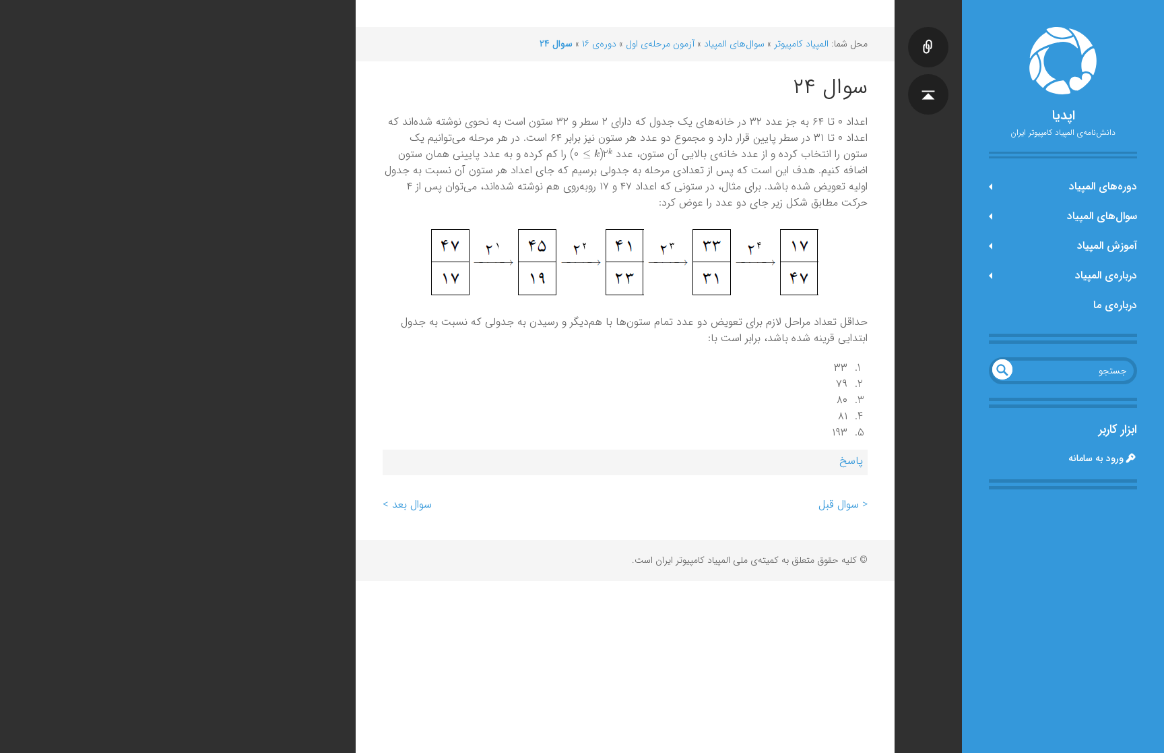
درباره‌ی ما (1115, 305)
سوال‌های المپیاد (1102, 216)
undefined (1002, 369)
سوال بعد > (407, 504)
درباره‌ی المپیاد (1106, 275)
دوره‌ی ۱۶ (599, 43)
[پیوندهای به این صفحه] (928, 33)
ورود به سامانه (1096, 458)
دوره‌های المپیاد (1103, 186)
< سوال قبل (843, 504)
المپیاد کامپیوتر (801, 43)
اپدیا (1063, 116)
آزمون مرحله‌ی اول (660, 43)
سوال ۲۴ (556, 43)
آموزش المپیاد (1107, 245)
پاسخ (851, 460)
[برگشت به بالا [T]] (928, 80)
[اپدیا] (1063, 60)
